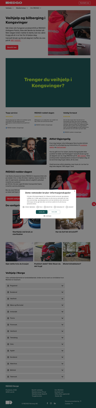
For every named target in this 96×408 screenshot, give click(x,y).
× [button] (74, 191)
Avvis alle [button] (54, 212)
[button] (48, 216)
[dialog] (48, 204)
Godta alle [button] (42, 212)
